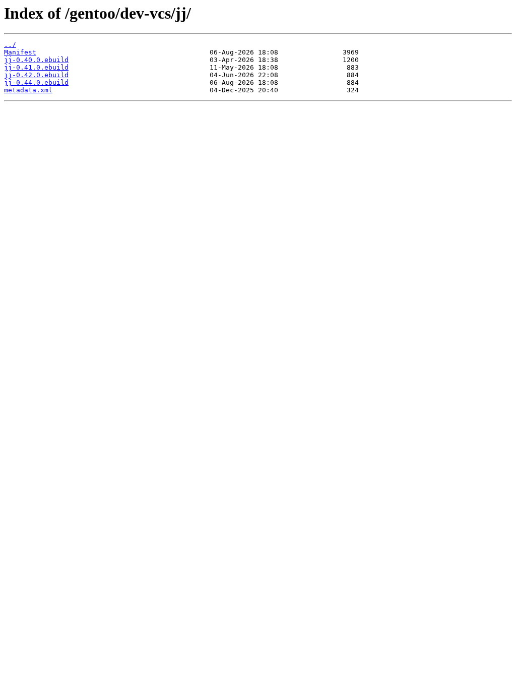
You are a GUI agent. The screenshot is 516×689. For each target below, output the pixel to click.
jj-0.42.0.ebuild (36, 75)
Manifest (20, 52)
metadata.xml (28, 90)
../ (10, 44)
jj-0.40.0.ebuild (36, 60)
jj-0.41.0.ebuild (36, 67)
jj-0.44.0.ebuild (36, 82)
